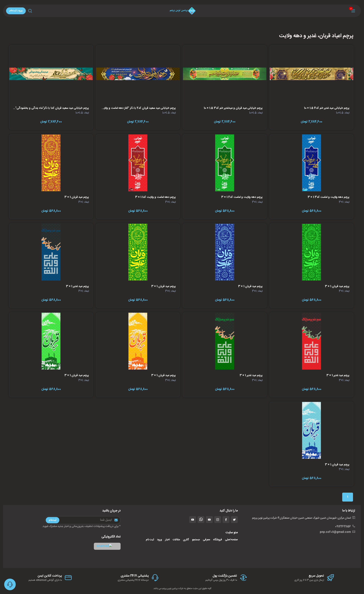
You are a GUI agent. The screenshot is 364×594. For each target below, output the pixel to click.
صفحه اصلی (231, 540)
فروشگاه (217, 540)
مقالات (176, 540)
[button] (107, 546)
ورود (159, 540)
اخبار (167, 540)
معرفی (206, 540)
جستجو (196, 540)
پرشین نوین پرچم (169, 588)
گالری (186, 540)
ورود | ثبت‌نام (16, 11)
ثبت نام (150, 540)
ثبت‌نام (52, 520)
